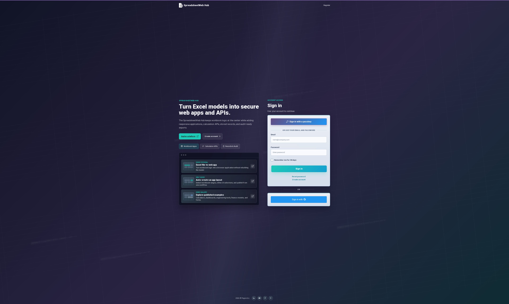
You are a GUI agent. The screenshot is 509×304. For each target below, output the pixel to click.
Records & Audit (231, 146)
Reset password (298, 177)
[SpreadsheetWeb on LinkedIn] (254, 298)
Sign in (299, 168)
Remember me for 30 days (285, 160)
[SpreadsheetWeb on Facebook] (265, 298)
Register (327, 5)
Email (273, 135)
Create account (211, 136)
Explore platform (188, 136)
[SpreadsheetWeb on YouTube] (259, 298)
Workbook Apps (190, 146)
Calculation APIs (211, 146)
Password (275, 147)
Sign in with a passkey (300, 121)
